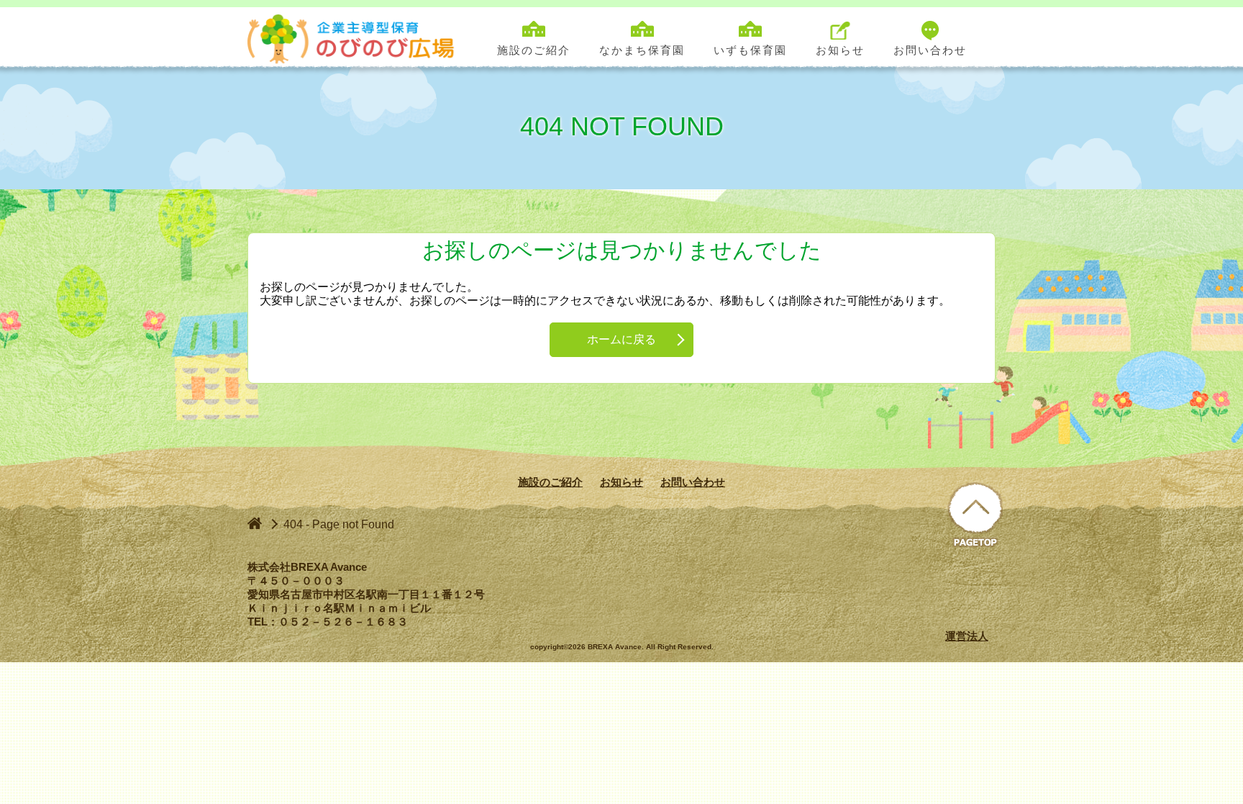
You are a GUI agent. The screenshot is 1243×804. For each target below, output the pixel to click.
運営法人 (966, 636)
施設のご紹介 (550, 482)
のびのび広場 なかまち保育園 (354, 37)
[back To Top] (975, 515)
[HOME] (254, 523)
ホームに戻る (621, 339)
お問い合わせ (692, 482)
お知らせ (621, 482)
